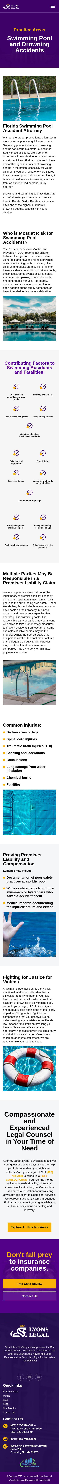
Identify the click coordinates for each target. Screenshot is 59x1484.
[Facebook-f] (20, 1377)
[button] (52, 6)
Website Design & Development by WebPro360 (29, 1480)
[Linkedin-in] (38, 1377)
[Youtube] (29, 1377)
